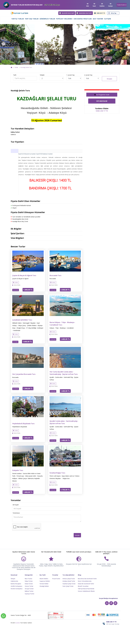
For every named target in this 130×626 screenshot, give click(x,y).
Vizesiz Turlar (29, 586)
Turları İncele (121, 5)
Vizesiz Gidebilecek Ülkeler (86, 591)
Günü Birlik (16, 285)
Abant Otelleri (44, 578)
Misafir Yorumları (83, 586)
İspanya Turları (29, 594)
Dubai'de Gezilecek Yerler (86, 584)
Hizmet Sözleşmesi (16, 589)
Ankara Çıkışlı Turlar (69, 578)
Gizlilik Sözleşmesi (16, 586)
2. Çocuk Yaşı (88, 75)
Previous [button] (3, 44)
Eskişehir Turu (17, 470)
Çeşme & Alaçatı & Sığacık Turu (24, 275)
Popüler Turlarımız (64, 19)
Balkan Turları (29, 591)
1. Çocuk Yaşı (70, 75)
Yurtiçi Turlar (18, 19)
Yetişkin (42, 75)
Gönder (77, 535)
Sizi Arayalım (101, 101)
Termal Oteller (44, 584)
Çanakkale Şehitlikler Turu (22, 320)
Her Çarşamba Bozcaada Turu (23, 374)
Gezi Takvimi (98, 19)
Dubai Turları (29, 584)
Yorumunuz (16, 513)
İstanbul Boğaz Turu (57, 473)
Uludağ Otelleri (44, 586)
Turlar (16, 67)
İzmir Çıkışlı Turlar (68, 586)
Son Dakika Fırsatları (83, 19)
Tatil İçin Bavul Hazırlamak (86, 589)
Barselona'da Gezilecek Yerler (87, 578)
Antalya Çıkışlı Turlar (69, 581)
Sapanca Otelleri (45, 581)
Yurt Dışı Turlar (32, 19)
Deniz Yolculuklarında (84, 581)
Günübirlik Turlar (47, 19)
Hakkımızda (14, 581)
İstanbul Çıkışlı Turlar (69, 584)
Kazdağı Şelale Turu (26, 67)
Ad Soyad (15, 505)
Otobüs (16, 282)
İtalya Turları (29, 581)
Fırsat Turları (56, 578)
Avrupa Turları (29, 589)
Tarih (14, 75)
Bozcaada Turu (55, 275)
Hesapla (109, 79)
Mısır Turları (28, 578)
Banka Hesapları (16, 584)
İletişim (107, 19)
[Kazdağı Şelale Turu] (65, 44)
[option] (65, 44)
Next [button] (126, 44)
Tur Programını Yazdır (102, 95)
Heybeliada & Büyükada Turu (23, 423)
